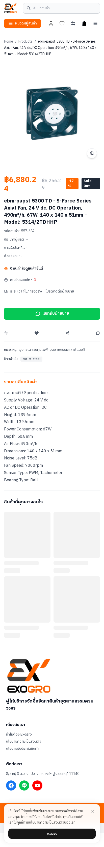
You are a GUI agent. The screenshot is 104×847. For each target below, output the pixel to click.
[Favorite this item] (37, 333)
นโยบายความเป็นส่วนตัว (23, 741)
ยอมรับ (52, 833)
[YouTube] (37, 785)
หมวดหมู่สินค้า (26, 23)
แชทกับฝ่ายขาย (55, 313)
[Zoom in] (92, 153)
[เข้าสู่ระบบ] (51, 23)
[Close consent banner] (93, 811)
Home (8, 41)
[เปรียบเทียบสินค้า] (73, 23)
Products (25, 41)
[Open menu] (95, 23)
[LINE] (24, 785)
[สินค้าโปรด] (62, 23)
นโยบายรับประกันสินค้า (22, 748)
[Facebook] (11, 785)
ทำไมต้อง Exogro (19, 734)
